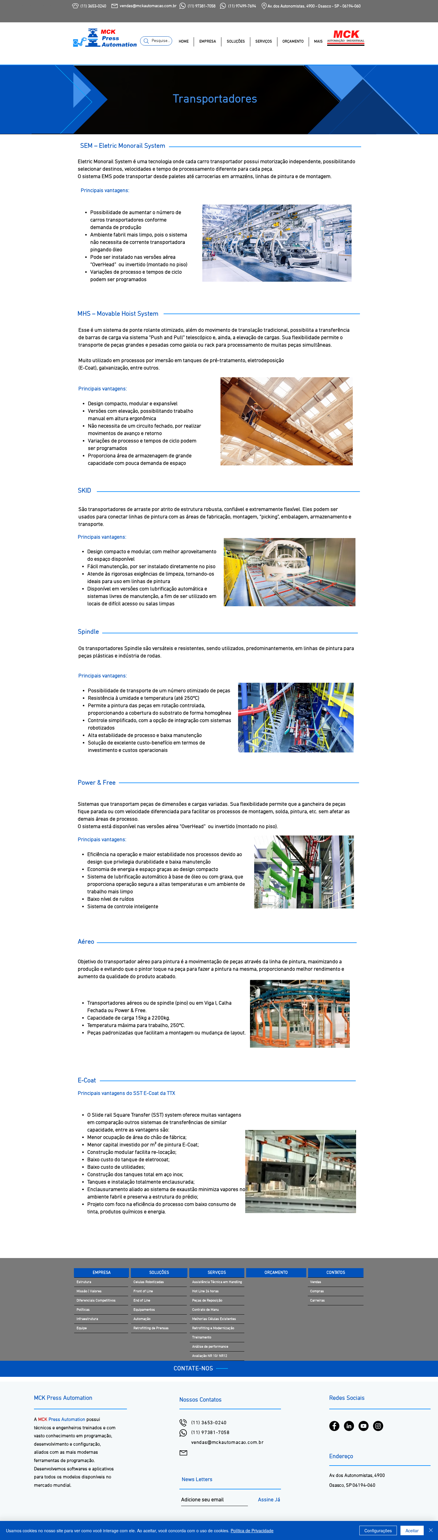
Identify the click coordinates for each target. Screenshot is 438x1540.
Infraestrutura (87, 1319)
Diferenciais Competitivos (96, 1301)
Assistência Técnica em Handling (217, 1282)
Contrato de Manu (205, 1310)
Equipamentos (144, 1310)
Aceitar (412, 1530)
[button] (207, 41)
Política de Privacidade (252, 1530)
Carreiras (317, 1301)
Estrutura (84, 1282)
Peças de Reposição (207, 1301)
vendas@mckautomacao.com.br (227, 1443)
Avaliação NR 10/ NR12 (209, 1356)
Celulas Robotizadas (148, 1282)
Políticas (83, 1310)
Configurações (378, 1530)
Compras (317, 1291)
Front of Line (143, 1291)
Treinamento (201, 1337)
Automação (141, 1319)
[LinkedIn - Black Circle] (349, 1426)
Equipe (82, 1328)
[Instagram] (378, 1426)
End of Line (141, 1301)
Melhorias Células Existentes (214, 1319)
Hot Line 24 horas (205, 1291)
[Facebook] (334, 1426)
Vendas (315, 1282)
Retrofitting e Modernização (213, 1328)
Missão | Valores (89, 1291)
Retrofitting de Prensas (151, 1328)
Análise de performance (210, 1347)
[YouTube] (363, 1426)
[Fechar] (430, 1530)
